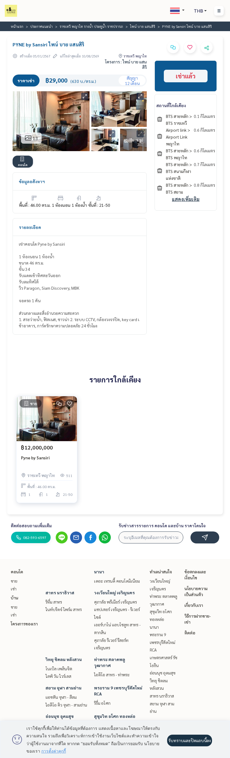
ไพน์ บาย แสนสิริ (142, 26)
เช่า (13, 588)
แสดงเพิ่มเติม (185, 199)
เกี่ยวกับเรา (193, 605)
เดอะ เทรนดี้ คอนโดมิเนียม (117, 581)
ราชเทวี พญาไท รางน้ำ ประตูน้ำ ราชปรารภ (91, 26)
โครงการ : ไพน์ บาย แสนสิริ (126, 64)
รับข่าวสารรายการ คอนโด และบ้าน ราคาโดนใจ (162, 525)
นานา (99, 571)
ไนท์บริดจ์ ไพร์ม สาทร (64, 609)
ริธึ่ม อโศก (102, 703)
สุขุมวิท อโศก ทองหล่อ (114, 716)
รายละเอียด (30, 227)
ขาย (14, 581)
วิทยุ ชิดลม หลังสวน (64, 659)
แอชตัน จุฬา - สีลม (61, 697)
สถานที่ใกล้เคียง (171, 105)
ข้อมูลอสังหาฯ (32, 181)
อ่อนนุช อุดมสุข (60, 716)
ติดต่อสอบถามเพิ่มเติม (31, 525)
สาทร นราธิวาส (60, 592)
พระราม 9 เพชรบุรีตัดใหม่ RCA (162, 642)
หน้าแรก (17, 26)
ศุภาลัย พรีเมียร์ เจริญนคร (115, 601)
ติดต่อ (189, 632)
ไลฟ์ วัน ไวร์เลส (58, 676)
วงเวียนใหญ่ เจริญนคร (114, 592)
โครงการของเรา (24, 623)
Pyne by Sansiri (35, 457)
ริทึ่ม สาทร (54, 601)
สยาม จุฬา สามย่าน (63, 687)
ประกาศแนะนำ (41, 26)
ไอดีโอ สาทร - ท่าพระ (112, 674)
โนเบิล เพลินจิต (59, 668)
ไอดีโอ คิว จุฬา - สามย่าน (66, 704)
